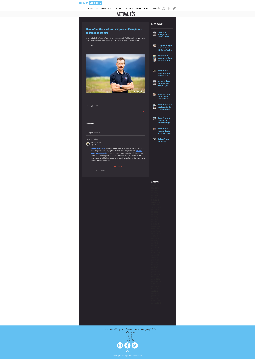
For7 (123, 356)
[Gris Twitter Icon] (174, 8)
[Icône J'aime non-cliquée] (92, 170)
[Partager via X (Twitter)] (92, 106)
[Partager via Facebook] (87, 106)
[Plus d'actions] (144, 144)
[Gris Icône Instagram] (163, 8)
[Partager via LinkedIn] (97, 106)
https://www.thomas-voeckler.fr (133, 356)
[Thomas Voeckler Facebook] (127, 345)
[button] (138, 8)
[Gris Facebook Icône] (169, 8)
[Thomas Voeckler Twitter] (135, 345)
